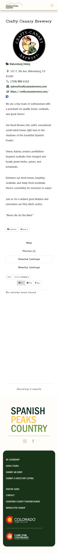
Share (24, 229)
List (22, 283)
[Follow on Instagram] (24, 441)
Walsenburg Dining (19, 64)
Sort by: (20, 277)
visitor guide (12, 489)
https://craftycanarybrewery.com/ (29, 91)
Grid (30, 283)
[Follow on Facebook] (33, 441)
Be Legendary (12, 460)
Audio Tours (12, 466)
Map (29, 243)
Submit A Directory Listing (20, 478)
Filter (9, 277)
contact (10, 495)
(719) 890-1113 (19, 81)
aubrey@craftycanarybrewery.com (28, 86)
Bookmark (12, 229)
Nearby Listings (29, 267)
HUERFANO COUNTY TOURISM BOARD (23, 502)
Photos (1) (29, 251)
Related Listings (29, 259)
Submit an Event (14, 472)
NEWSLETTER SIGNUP (15, 508)
